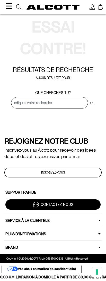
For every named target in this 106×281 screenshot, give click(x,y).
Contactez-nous (57, 204)
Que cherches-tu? (53, 93)
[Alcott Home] (53, 7)
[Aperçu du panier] (100, 8)
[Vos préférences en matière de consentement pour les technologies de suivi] (97, 272)
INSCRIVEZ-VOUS (53, 172)
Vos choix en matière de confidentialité (47, 269)
